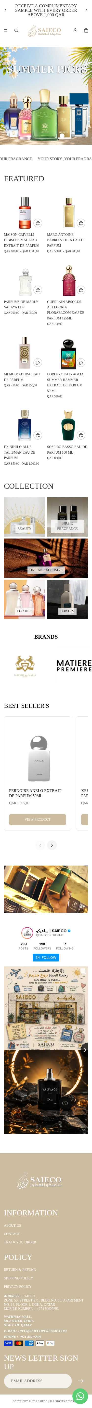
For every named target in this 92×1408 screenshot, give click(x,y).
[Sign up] (81, 1381)
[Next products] (52, 845)
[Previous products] (40, 845)
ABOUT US (12, 1225)
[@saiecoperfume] (27, 933)
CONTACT (12, 1234)
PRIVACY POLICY (18, 1287)
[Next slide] (86, 10)
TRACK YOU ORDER (20, 1242)
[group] (46, 96)
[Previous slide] (5, 10)
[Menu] (5, 30)
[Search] (16, 30)
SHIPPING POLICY (18, 1278)
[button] (62, 135)
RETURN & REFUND (20, 1270)
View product (38, 819)
